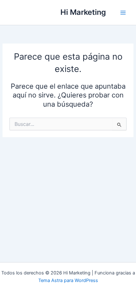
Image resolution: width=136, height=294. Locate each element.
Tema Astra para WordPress (68, 280)
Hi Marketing (83, 12)
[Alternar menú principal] (123, 12)
